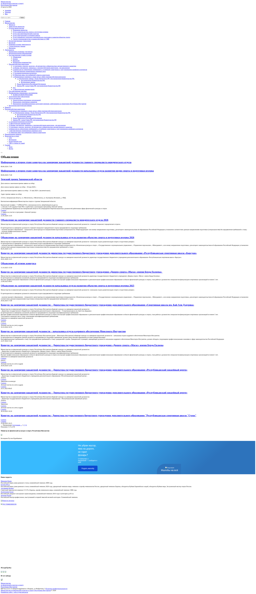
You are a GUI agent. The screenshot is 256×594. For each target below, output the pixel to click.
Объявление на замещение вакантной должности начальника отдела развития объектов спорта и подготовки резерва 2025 (67, 285)
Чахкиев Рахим (6, 495)
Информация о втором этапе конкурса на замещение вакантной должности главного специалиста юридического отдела (66, 162)
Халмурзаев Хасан (7, 492)
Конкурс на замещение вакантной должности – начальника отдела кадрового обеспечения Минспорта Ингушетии (63, 331)
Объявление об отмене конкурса (18, 263)
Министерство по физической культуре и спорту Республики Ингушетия (26, 590)
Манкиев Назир (6, 481)
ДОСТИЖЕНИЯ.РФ (9, 504)
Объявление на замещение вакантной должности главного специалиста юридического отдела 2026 (54, 220)
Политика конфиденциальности (56, 589)
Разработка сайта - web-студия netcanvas (14, 592)
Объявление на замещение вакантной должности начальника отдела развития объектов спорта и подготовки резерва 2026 (67, 237)
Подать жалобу (87, 468)
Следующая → (17, 425)
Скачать (3, 210)
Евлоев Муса (5, 485)
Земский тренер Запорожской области (21, 179)
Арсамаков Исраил (7, 488)
